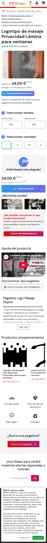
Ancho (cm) (7, 118)
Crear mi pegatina (21, 444)
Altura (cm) (30, 118)
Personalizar (25, 188)
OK (35, 478)
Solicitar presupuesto (23, 233)
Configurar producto (19, 93)
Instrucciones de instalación (23, 287)
